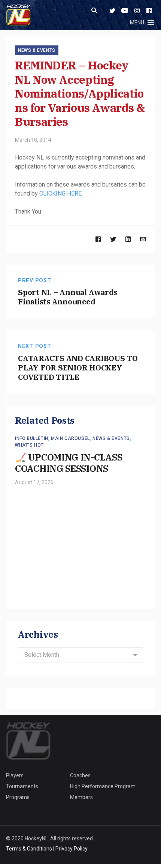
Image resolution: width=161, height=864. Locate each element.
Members (81, 797)
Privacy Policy (71, 849)
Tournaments (22, 786)
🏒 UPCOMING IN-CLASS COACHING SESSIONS (68, 462)
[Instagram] (137, 10)
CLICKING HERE (61, 193)
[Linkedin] (128, 238)
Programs (18, 797)
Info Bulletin (31, 438)
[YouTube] (124, 10)
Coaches (80, 775)
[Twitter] (112, 10)
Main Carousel (70, 438)
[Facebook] (149, 10)
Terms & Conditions (29, 849)
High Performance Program (103, 786)
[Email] (143, 238)
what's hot (29, 445)
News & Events (36, 50)
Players (15, 775)
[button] (137, 22)
